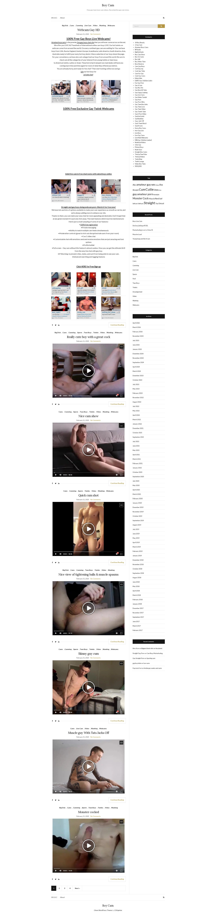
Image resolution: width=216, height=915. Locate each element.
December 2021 (138, 428)
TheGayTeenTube (141, 154)
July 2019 (136, 529)
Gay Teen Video (140, 109)
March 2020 (137, 494)
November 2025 (138, 336)
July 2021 (136, 441)
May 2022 (136, 411)
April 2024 (136, 367)
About (62, 18)
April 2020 (136, 490)
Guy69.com (139, 126)
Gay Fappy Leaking (141, 92)
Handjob (156, 194)
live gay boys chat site (85, 42)
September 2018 (138, 573)
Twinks (96, 332)
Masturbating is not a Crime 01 (143, 230)
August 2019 (137, 525)
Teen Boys (87, 332)
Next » (77, 888)
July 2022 (136, 406)
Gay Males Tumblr (141, 97)
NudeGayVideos (140, 142)
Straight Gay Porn (138, 653)
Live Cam (88, 25)
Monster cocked (88, 812)
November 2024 (138, 358)
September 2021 (138, 437)
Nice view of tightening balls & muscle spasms (88, 574)
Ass (161, 184)
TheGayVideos (140, 157)
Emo (160, 190)
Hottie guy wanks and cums (153, 668)
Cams (72, 25)
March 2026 (137, 327)
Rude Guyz (138, 150)
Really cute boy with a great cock (88, 337)
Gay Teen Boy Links (141, 104)
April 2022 (136, 415)
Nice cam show (88, 416)
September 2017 (138, 617)
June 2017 (136, 621)
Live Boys (138, 133)
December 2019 (138, 507)
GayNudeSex (139, 119)
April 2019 (136, 542)
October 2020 (137, 472)
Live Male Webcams (141, 138)
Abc (134, 185)
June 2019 (136, 534)
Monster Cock (140, 198)
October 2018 (137, 569)
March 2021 (137, 459)
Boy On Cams (139, 57)
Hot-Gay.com (139, 131)
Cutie (150, 189)
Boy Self (137, 59)
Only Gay (138, 145)
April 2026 (136, 323)
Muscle (152, 198)
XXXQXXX (138, 166)
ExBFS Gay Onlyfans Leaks (143, 81)
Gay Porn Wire (140, 102)
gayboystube (137, 663)
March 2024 (137, 371)
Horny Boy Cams (140, 128)
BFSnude (138, 50)
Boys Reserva (139, 64)
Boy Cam (108, 5)
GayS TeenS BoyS (140, 123)
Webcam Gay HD (88, 30)
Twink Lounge (139, 161)
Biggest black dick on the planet (151, 648)
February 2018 (138, 599)
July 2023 (136, 384)
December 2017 (138, 608)
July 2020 (136, 481)
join (82, 71)
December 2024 (138, 354)
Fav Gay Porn (139, 83)
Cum (142, 189)
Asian (157, 185)
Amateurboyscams (58, 42)
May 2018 (136, 586)
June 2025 (136, 345)
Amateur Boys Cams (141, 47)
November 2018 (138, 564)
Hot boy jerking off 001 (140, 226)
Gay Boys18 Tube (141, 90)
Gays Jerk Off (139, 121)
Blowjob (136, 190)
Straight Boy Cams (141, 152)
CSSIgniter (118, 910)
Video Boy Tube (140, 164)
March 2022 (137, 419)
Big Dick (65, 25)
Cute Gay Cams (140, 76)
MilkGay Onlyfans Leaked (143, 140)
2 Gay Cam (138, 45)
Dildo (156, 190)
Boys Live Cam (137, 221)
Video (95, 25)
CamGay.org (139, 69)
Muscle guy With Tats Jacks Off (88, 733)
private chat (88, 74)
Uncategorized (137, 292)
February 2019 (138, 551)
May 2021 (136, 450)
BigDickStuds (139, 52)
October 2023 (137, 380)
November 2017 (138, 613)
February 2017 (138, 630)
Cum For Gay (139, 73)
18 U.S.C (54, 18)
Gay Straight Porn (138, 658)
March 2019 (137, 547)
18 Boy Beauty (140, 42)
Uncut (161, 203)
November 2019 (138, 512)
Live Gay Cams (140, 135)
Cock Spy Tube (140, 71)
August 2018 (137, 577)
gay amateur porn (143, 194)
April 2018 (136, 591)
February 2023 (138, 393)
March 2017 (137, 626)
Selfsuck (140, 203)
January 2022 (137, 424)
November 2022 (138, 397)
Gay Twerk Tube (140, 111)
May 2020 (136, 485)
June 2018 (136, 582)
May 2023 (136, 389)
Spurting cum (151, 658)
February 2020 (138, 498)
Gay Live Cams (140, 95)
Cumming (79, 25)
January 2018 (137, 604)
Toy (156, 203)
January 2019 (137, 556)
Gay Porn (138, 100)
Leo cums (147, 663)
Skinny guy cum (88, 653)
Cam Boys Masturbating (155, 653)
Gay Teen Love (140, 107)
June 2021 (136, 446)
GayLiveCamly (139, 116)
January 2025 (137, 349)
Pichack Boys (139, 147)
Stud (134, 279)
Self (161, 199)
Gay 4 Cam (138, 85)
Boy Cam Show (140, 54)
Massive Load (137, 234)
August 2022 (137, 402)
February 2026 (138, 332)
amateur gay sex (145, 184)
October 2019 (137, 516)
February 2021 (138, 463)
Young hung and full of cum (141, 239)
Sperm (79, 332)
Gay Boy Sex (139, 88)
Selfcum (135, 203)
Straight (149, 203)
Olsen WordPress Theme (103, 910)
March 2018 (137, 595)
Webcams (111, 25)
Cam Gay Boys (140, 66)
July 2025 (136, 340)
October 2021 (137, 433)
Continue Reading (117, 325)
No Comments (95, 34)
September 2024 (138, 362)
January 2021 (137, 468)
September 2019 (138, 520)
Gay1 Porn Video (140, 114)
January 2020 (137, 503)
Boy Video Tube (140, 61)
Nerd (157, 198)
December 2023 (138, 375)
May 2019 (136, 538)
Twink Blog (138, 159)
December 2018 (138, 560)
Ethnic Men (138, 78)
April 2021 (136, 455)
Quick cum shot (88, 495)
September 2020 (138, 476)
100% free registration (89, 224)
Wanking (102, 25)
